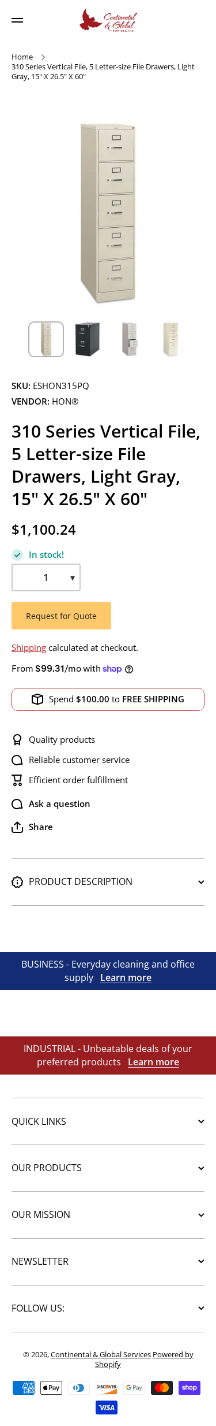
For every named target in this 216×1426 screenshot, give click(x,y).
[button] (32, 827)
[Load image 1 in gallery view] (46, 339)
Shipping (29, 648)
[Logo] (108, 20)
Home (22, 57)
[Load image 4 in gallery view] (170, 339)
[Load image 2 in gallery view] (87, 339)
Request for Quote (61, 615)
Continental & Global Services (101, 1354)
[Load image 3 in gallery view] (129, 339)
